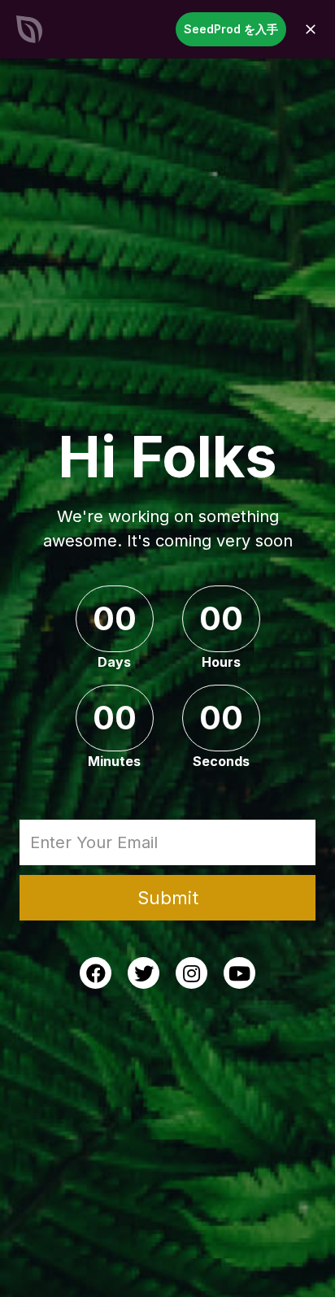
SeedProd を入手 (231, 29)
